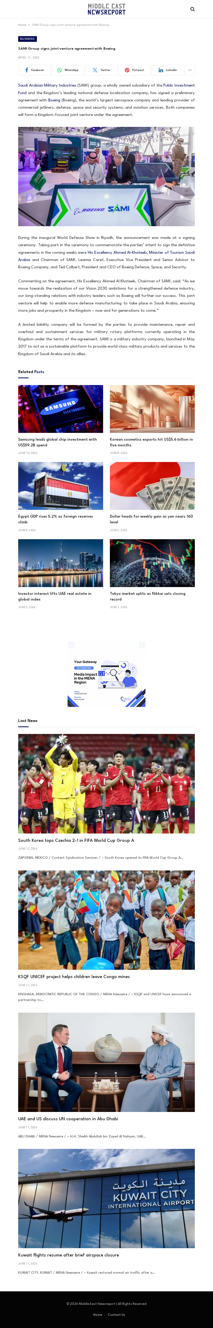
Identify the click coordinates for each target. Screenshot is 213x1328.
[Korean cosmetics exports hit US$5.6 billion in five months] (152, 409)
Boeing (54, 100)
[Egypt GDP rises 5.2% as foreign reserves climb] (60, 486)
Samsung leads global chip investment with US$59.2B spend (57, 442)
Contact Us (116, 1315)
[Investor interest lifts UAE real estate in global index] (60, 563)
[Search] (192, 9)
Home (22, 25)
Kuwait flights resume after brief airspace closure (68, 1255)
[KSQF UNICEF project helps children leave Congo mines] (106, 920)
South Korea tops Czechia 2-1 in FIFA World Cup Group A (76, 840)
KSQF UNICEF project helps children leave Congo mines (74, 977)
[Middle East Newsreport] (106, 9)
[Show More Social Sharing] (190, 70)
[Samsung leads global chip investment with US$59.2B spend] (60, 409)
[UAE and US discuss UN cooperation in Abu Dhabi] (106, 1062)
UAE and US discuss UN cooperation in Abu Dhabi (68, 1119)
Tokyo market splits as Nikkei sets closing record (147, 597)
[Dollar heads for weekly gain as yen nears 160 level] (152, 486)
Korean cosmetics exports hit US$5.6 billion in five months (151, 442)
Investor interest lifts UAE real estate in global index (54, 597)
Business (27, 39)
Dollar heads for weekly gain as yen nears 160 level (151, 519)
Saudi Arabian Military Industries (47, 85)
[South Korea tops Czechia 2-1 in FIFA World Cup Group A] (106, 784)
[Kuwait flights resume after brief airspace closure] (106, 1198)
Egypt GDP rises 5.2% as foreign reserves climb (55, 519)
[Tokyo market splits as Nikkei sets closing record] (152, 563)
